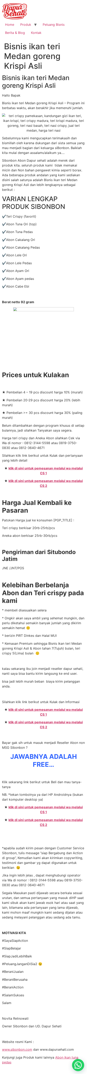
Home (9, 25)
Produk (25, 25)
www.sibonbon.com (17, 1049)
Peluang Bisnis (54, 25)
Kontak (36, 33)
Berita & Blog (15, 33)
